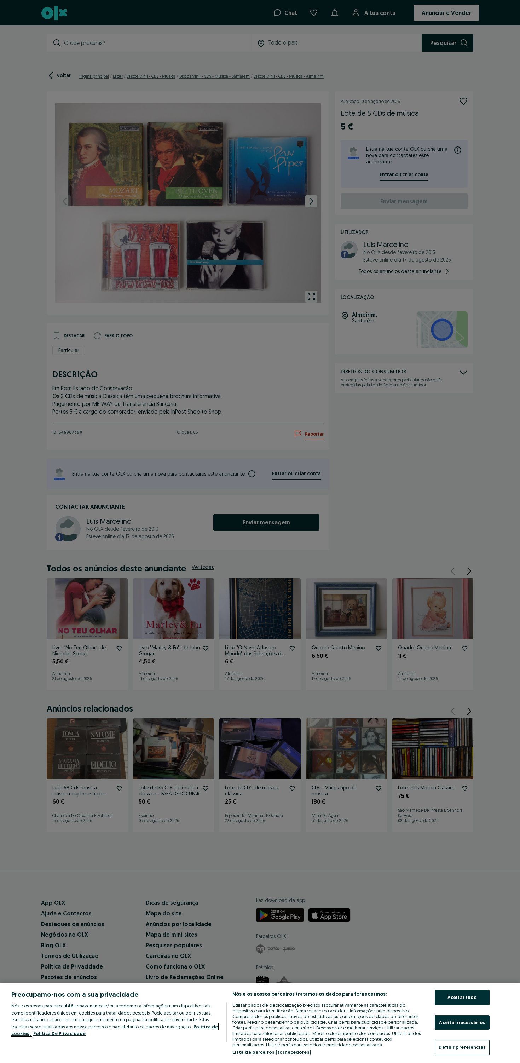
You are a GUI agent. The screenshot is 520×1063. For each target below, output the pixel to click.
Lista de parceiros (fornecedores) (271, 1052)
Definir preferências (462, 1047)
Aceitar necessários (462, 1022)
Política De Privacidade (59, 1033)
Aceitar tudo (462, 997)
